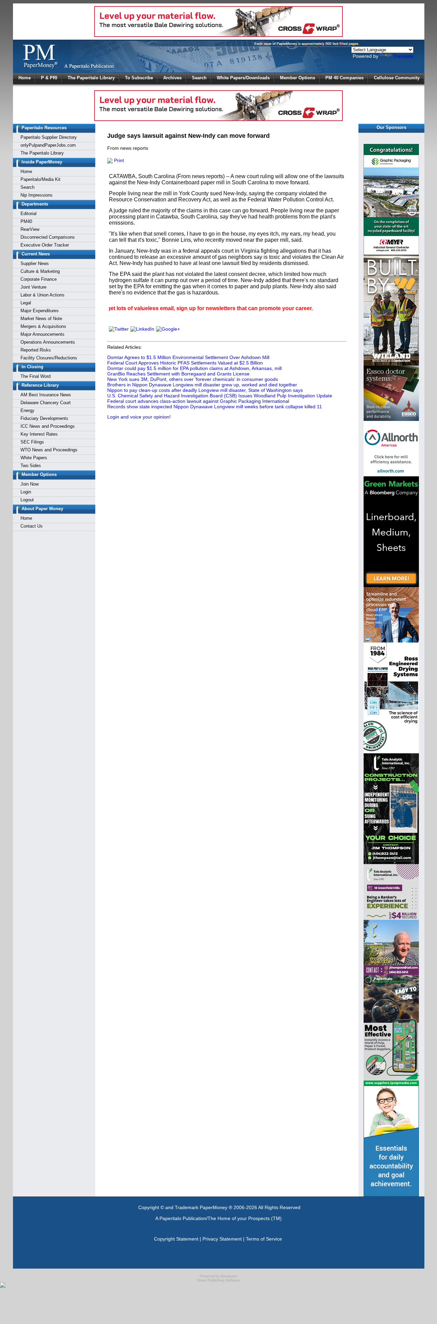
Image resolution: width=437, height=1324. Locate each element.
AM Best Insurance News (45, 394)
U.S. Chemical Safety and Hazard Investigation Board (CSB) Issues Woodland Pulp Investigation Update (219, 395)
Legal (25, 302)
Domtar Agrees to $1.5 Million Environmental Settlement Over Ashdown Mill (188, 357)
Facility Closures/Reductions (48, 357)
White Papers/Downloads (243, 77)
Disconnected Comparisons (47, 237)
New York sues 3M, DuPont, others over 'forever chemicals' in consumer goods (192, 379)
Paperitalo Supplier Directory (48, 137)
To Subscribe (139, 77)
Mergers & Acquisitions (43, 326)
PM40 (26, 221)
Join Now (29, 484)
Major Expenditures (39, 310)
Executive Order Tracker (44, 245)
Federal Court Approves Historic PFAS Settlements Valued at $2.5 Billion (185, 363)
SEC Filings (32, 442)
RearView (29, 229)
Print (118, 160)
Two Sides (30, 465)
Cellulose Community (397, 77)
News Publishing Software (218, 1280)
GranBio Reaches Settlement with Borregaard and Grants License (178, 373)
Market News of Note (41, 318)
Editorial (28, 213)
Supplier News (34, 263)
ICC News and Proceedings (47, 426)
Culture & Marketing (40, 271)
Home (24, 77)
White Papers (33, 457)
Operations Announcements (47, 342)
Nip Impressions (36, 195)
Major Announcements (42, 334)
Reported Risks (35, 350)
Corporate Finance (38, 279)
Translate (403, 56)
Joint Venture (33, 287)
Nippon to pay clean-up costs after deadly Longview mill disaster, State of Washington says (205, 390)
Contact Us (31, 526)
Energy (27, 410)
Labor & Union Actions (42, 294)
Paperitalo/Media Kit (40, 179)
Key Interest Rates (39, 434)
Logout (27, 499)
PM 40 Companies (344, 77)
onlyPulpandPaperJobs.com (48, 145)
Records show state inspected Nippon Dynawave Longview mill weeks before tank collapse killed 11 (214, 406)
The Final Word (35, 376)
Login (25, 491)
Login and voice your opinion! (139, 417)
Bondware (229, 1276)
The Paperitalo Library (91, 77)
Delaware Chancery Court (45, 402)
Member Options (297, 77)
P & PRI (49, 77)
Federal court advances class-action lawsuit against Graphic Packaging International (198, 401)
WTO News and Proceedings (48, 449)
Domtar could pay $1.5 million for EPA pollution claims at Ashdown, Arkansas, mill (194, 368)
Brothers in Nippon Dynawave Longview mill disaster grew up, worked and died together (202, 384)
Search (199, 77)
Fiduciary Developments (44, 418)
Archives (172, 77)
